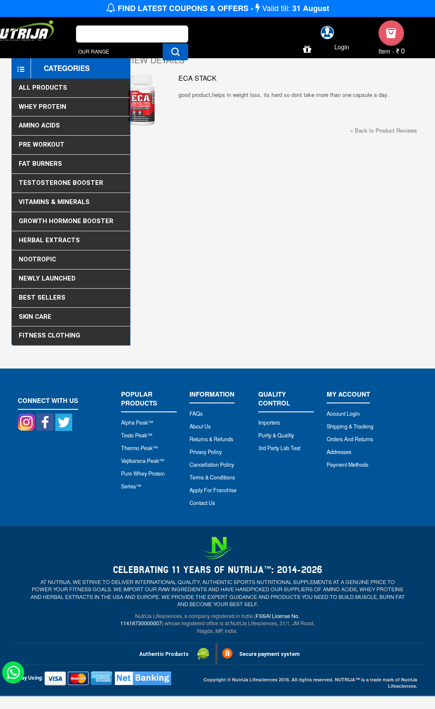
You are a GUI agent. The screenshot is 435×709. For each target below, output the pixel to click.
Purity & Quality (276, 435)
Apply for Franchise (213, 490)
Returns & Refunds (211, 439)
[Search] (175, 51)
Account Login (343, 413)
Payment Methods (347, 464)
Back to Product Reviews (383, 130)
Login (341, 47)
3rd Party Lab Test (279, 448)
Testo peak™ (137, 435)
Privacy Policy (205, 452)
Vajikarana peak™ (142, 461)
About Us (200, 426)
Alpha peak (134, 422)
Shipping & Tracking (350, 426)
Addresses (339, 452)
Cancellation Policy (211, 464)
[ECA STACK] (141, 100)
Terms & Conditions (212, 477)
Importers (269, 422)
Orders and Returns (350, 439)
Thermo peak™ (139, 448)
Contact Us (202, 503)
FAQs (196, 413)
